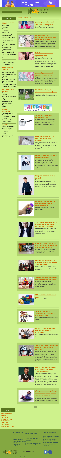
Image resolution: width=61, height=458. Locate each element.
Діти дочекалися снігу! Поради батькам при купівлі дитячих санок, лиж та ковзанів (46, 393)
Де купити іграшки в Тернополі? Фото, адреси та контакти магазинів (45, 313)
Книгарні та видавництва (8, 51)
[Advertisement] (9, 164)
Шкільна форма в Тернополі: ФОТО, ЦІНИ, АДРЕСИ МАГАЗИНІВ (45, 330)
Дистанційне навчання (8, 52)
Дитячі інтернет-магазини (9, 96)
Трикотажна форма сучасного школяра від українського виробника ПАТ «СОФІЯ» (46, 224)
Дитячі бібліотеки (6, 45)
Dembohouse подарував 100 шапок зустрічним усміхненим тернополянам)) (46, 262)
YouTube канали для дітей (9, 54)
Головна (19, 17)
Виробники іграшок (7, 103)
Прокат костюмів (6, 83)
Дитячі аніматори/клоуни (8, 71)
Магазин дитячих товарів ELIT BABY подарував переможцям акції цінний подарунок (46, 245)
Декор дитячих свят (7, 77)
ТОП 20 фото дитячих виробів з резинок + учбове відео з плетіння (46, 347)
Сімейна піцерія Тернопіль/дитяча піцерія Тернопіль (8, 116)
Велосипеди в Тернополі (8, 120)
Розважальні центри (7, 113)
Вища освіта (5, 32)
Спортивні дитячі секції (8, 62)
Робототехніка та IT (7, 35)
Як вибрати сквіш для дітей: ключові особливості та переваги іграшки (45, 203)
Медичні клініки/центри (8, 126)
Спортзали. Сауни (7, 121)
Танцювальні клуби (7, 64)
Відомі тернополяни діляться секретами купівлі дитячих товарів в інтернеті (45, 369)
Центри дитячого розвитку (9, 34)
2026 (4, 456)
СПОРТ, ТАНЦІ (29, 17)
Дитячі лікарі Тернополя (8, 136)
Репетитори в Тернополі (8, 44)
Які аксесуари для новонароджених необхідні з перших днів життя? (45, 37)
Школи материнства (7, 135)
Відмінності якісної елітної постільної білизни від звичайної (44, 138)
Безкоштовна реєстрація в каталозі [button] (12, 12)
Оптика (4, 133)
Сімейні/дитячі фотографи (9, 84)
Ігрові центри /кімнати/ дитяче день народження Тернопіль (9, 74)
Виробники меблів (7, 101)
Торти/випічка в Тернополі (9, 86)
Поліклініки (5, 131)
